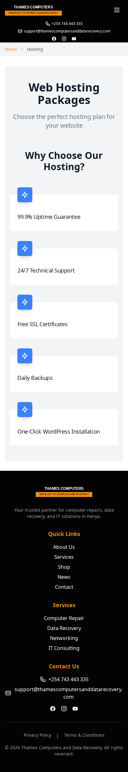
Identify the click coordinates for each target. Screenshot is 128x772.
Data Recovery (64, 628)
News (64, 576)
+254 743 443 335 (67, 23)
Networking (64, 638)
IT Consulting (64, 648)
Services (64, 556)
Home (11, 49)
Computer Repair (64, 618)
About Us (64, 546)
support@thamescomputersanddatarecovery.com (68, 693)
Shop (64, 566)
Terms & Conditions (84, 735)
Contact (64, 586)
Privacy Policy (37, 735)
